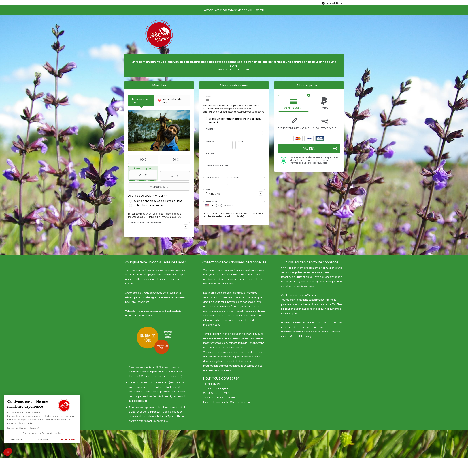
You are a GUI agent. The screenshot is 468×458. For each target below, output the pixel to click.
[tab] (141, 100)
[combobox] (159, 226)
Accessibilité (332, 3)
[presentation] (141, 101)
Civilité (210, 129)
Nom (241, 141)
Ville (236, 177)
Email (209, 96)
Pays (209, 189)
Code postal (213, 177)
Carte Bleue (319, 138)
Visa (309, 138)
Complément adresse (217, 165)
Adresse (211, 153)
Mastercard (298, 138)
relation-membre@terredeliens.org (231, 402)
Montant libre (159, 187)
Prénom (210, 141)
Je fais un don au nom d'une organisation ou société (235, 120)
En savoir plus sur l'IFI (161, 391)
